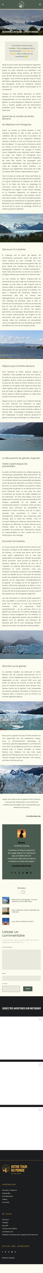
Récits (13, 28)
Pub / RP (5, 1226)
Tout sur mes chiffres (9, 1229)
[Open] (21, 1038)
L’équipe (5, 1222)
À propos (5, 1219)
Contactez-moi (7, 1232)
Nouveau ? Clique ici (9, 1190)
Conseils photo (7, 1196)
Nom (4, 973)
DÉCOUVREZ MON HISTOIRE (21, 866)
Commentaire (7, 947)
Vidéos (4, 1199)
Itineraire (6, 28)
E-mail (5, 984)
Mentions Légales (8, 1258)
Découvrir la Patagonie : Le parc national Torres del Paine (24, 900)
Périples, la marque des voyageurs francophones (20, 1235)
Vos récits (5, 1202)
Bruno (21, 842)
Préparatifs (6, 1193)
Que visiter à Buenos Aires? (23, 921)
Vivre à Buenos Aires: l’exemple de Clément (25, 911)
